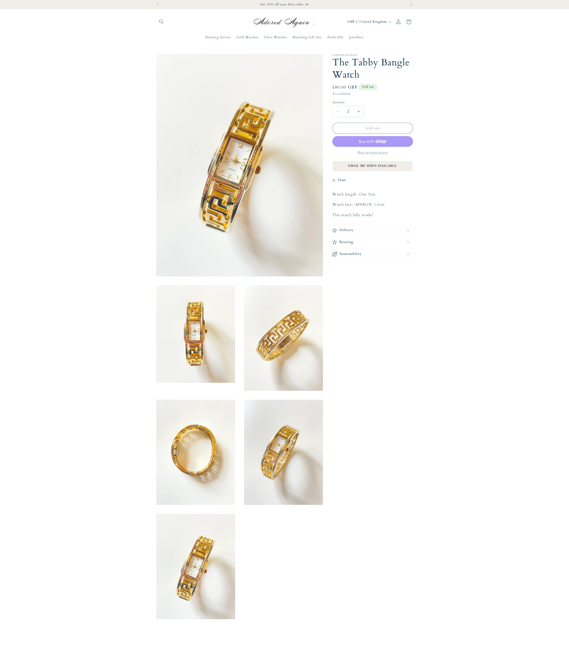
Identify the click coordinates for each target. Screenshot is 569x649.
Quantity (338, 102)
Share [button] (342, 180)
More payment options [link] (373, 152)
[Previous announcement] (157, 4)
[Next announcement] (411, 4)
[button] (161, 22)
